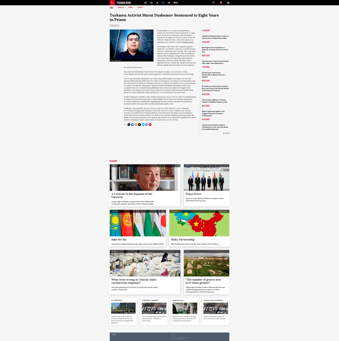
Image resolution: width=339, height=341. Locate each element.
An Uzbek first (116, 300)
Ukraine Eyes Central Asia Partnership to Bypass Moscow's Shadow (214, 75)
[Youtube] (150, 124)
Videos (130, 7)
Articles (121, 7)
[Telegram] (143, 124)
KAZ (146, 3)
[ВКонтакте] (132, 124)
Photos (140, 7)
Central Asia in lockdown (213, 300)
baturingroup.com (182, 337)
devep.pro (179, 339)
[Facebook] (146, 124)
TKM (163, 3)
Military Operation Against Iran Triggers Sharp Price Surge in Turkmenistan (213, 113)
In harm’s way (178, 300)
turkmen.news (188, 42)
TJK (157, 3)
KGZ (151, 3)
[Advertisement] (169, 146)
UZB (169, 3)
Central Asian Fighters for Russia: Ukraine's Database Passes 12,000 (214, 101)
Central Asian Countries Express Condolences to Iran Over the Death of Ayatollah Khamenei (215, 127)
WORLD (176, 3)
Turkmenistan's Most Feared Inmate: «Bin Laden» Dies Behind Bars (215, 62)
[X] (128, 124)
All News (226, 133)
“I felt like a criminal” (150, 300)
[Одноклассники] (136, 124)
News (111, 7)
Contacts (114, 334)
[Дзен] (139, 124)
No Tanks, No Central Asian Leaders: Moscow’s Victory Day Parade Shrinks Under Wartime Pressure (215, 88)
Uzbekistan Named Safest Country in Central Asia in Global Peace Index (215, 37)
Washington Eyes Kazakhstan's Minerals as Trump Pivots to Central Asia (215, 49)
